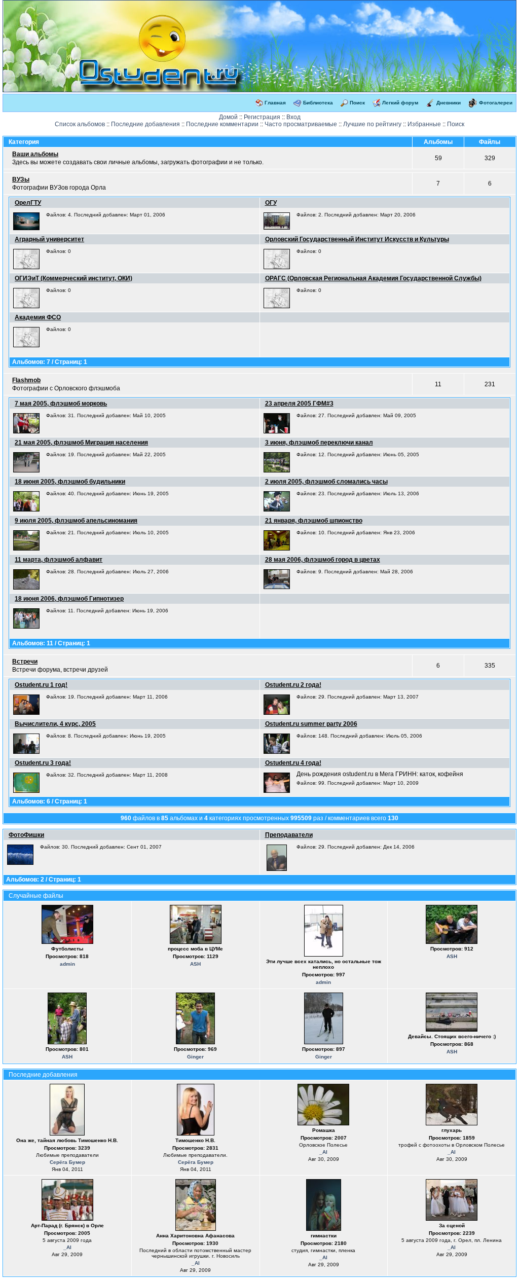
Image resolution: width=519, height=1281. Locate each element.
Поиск (357, 102)
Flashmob (26, 380)
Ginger (195, 1056)
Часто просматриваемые (301, 124)
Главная (275, 102)
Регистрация (262, 117)
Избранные (424, 124)
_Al (323, 1152)
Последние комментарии (222, 124)
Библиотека (318, 102)
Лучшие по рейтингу (372, 124)
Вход (293, 117)
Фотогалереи (495, 102)
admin (67, 964)
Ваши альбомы (35, 154)
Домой (228, 117)
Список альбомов (80, 124)
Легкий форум (400, 102)
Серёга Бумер (67, 1162)
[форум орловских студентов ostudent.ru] (155, 4)
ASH (195, 964)
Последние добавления (145, 124)
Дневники (448, 102)
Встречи (25, 661)
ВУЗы (20, 179)
